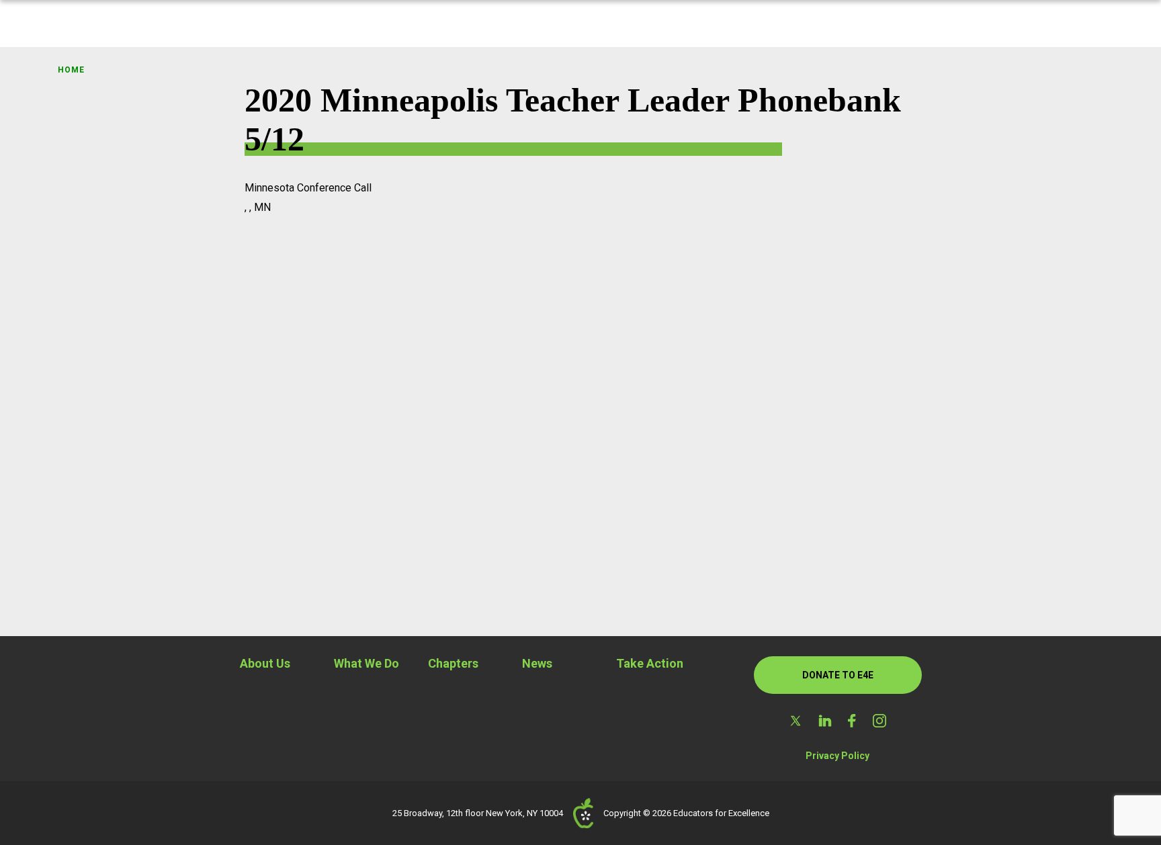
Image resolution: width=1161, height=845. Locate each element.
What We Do (366, 663)
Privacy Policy (837, 755)
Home (71, 70)
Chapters (453, 663)
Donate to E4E (837, 675)
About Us (265, 663)
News (537, 663)
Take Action (649, 663)
